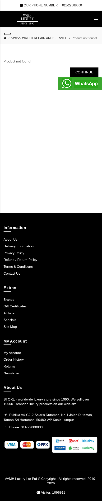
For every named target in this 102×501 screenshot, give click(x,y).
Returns (9, 366)
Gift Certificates (15, 306)
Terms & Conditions (18, 266)
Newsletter (11, 373)
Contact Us (12, 273)
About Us (10, 239)
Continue (84, 72)
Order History (14, 359)
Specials (10, 320)
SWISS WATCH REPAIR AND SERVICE (39, 38)
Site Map (10, 327)
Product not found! (84, 38)
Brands (9, 299)
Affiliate (9, 313)
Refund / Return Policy (20, 260)
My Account (12, 353)
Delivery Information (19, 246)
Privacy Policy (14, 253)
